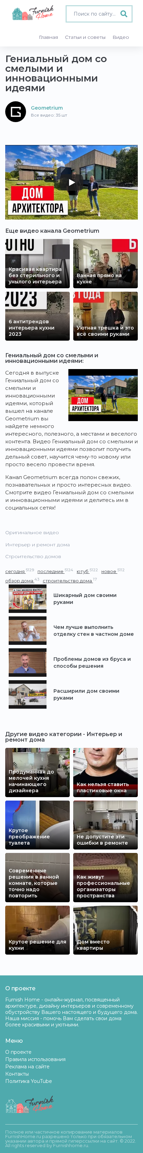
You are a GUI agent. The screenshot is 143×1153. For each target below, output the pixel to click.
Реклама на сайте (27, 1067)
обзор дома (22, 580)
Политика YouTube (28, 1081)
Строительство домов (33, 556)
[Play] (71, 182)
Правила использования (35, 1059)
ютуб (87, 571)
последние (55, 571)
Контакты (17, 1074)
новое (113, 571)
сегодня (19, 571)
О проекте (18, 1052)
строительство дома (70, 580)
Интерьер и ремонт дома (37, 544)
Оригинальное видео (32, 532)
